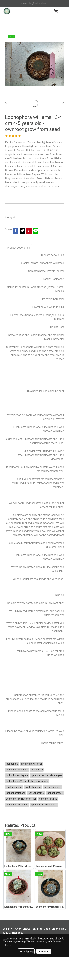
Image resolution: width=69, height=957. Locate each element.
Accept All (43, 951)
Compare (37, 209)
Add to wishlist (15, 209)
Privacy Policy (40, 941)
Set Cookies (26, 951)
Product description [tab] (18, 247)
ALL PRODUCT (28, 217)
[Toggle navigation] (64, 11)
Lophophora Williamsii (48, 217)
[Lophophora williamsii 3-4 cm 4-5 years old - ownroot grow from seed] (34, 64)
